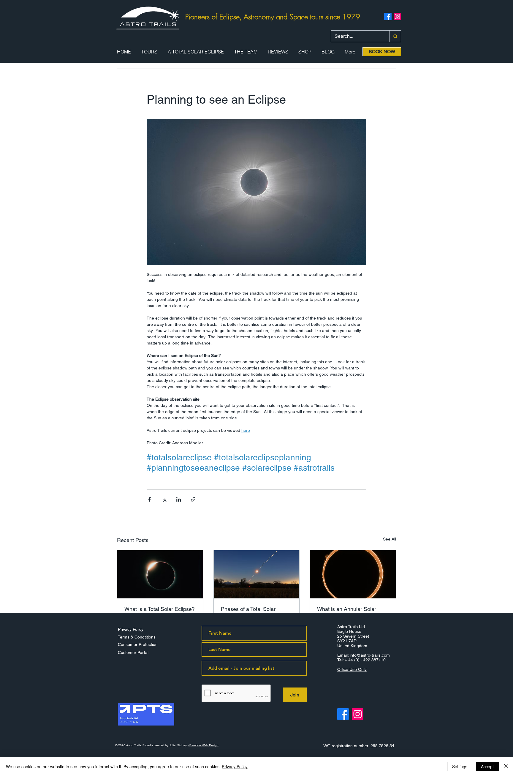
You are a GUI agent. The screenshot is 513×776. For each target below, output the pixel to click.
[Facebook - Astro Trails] (343, 714)
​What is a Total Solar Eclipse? (159, 609)
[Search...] (395, 36)
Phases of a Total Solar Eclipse (248, 612)
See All (389, 539)
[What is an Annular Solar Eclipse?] (353, 574)
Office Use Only (352, 669)
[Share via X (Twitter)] (164, 499)
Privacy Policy (235, 766)
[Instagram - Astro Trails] (357, 714)
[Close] (505, 766)
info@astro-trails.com (370, 655)
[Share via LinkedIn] (178, 499)
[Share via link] (193, 499)
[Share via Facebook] (149, 499)
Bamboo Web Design (203, 745)
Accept (487, 766)
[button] (149, 52)
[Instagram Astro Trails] (397, 16)
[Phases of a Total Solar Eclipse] (257, 574)
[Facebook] (388, 16)
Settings (459, 766)
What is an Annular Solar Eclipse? (346, 612)
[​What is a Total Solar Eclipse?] (160, 574)
